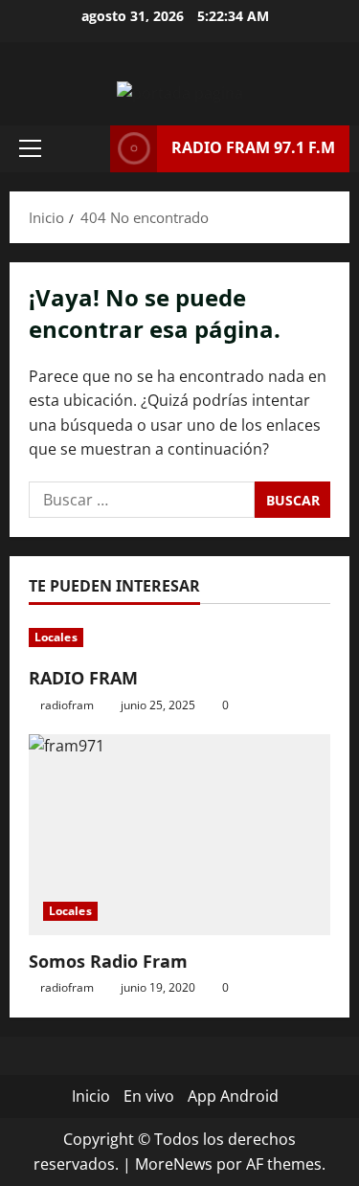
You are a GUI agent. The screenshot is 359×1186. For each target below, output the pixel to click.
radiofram (67, 705)
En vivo (148, 1096)
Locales (56, 637)
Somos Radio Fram (108, 961)
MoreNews (174, 1164)
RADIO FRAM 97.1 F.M (253, 147)
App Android (233, 1096)
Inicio (91, 1096)
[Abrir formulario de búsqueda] (86, 149)
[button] (30, 148)
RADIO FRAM (83, 677)
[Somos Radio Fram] (179, 834)
